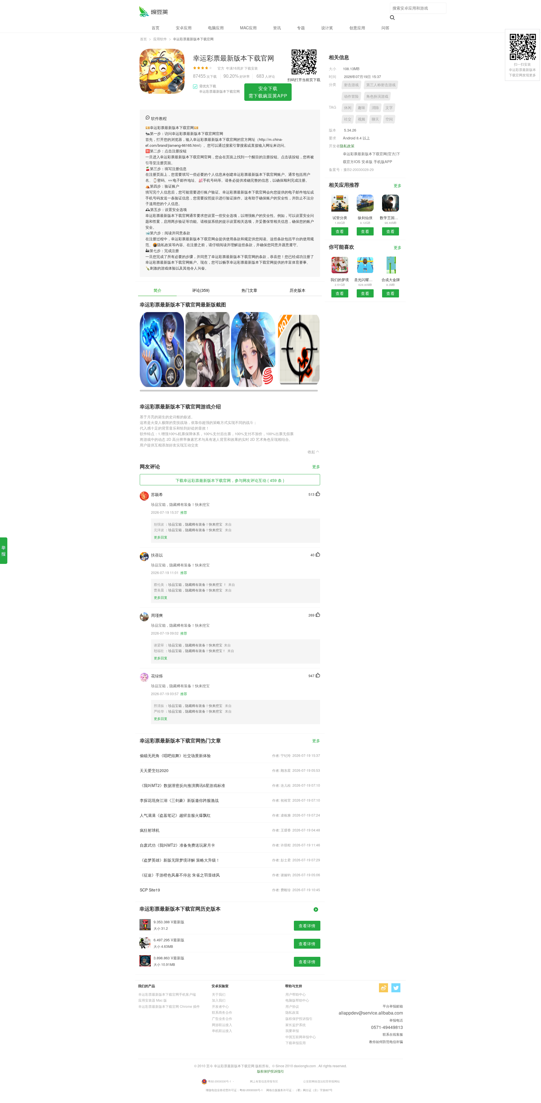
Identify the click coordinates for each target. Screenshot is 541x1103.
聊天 (375, 119)
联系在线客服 (393, 1034)
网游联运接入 (222, 1024)
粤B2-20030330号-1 (219, 1081)
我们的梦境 (340, 279)
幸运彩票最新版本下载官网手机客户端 (167, 994)
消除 (375, 107)
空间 (389, 119)
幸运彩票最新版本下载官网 (153, 11)
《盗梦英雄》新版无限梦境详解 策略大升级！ (180, 860)
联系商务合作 (222, 1012)
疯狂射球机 (149, 830)
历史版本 (297, 290)
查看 (340, 231)
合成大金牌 (391, 279)
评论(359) (201, 290)
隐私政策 (347, 145)
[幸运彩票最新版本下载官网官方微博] (383, 987)
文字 (389, 107)
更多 (316, 467)
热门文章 (249, 290)
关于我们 (218, 994)
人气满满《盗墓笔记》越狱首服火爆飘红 (175, 815)
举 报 (3, 550)
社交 (347, 119)
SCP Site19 (150, 890)
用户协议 (292, 1006)
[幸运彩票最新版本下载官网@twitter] (395, 987)
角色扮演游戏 (377, 96)
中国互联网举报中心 (300, 1036)
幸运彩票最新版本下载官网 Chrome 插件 (169, 1006)
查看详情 (307, 925)
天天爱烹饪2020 (154, 770)
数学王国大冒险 (391, 217)
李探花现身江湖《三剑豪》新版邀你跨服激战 (179, 800)
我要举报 (292, 1030)
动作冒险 (351, 96)
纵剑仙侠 (365, 217)
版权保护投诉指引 (298, 1018)
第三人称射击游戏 (381, 84)
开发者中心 (220, 1006)
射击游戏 (351, 84)
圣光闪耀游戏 (365, 279)
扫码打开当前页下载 (303, 79)
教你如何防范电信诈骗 (386, 1041)
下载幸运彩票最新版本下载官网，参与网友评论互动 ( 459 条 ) (230, 480)
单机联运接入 (222, 1030)
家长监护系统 (295, 1024)
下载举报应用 (295, 1042)
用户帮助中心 (295, 994)
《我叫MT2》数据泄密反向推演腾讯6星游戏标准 (182, 785)
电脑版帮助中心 (297, 1000)
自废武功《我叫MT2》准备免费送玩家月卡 (177, 845)
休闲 (347, 107)
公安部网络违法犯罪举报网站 (321, 1081)
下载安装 (251, 68)
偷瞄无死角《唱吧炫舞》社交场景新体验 (175, 755)
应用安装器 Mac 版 (152, 1000)
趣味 (361, 107)
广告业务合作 (222, 1018)
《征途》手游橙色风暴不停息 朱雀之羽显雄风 (180, 875)
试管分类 (339, 217)
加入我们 (218, 1000)
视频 (361, 119)
